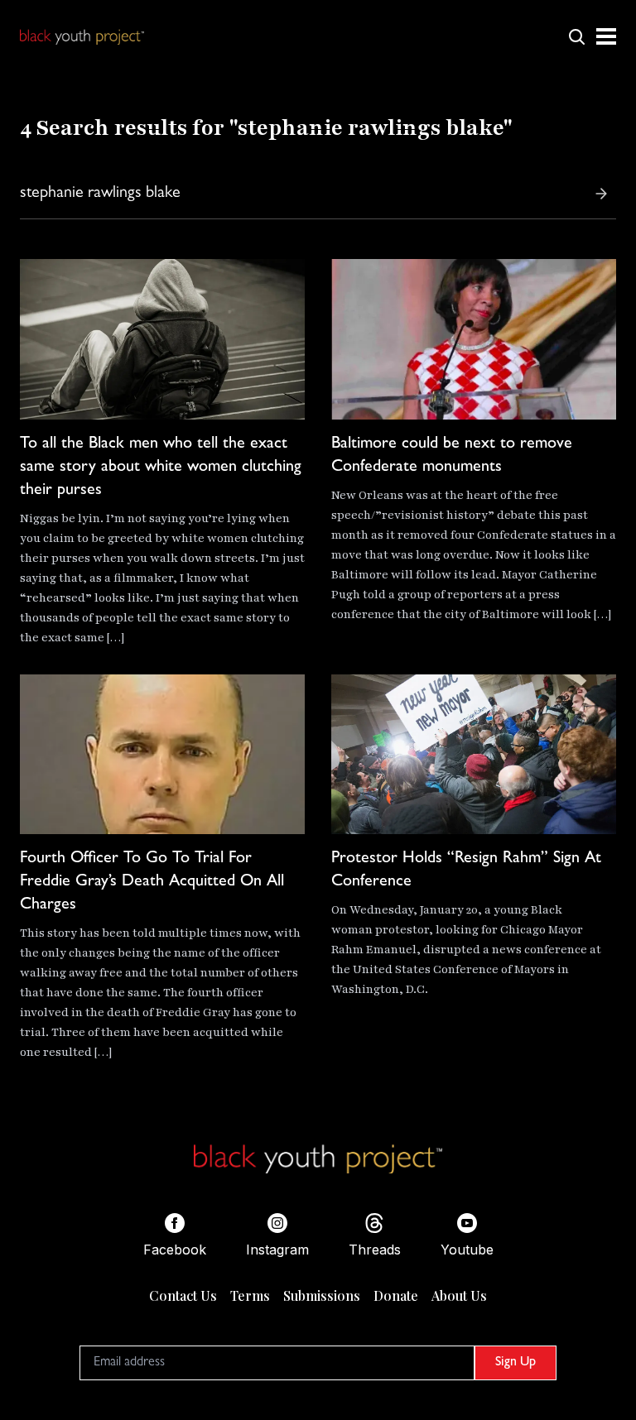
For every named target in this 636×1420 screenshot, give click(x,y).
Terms (250, 1295)
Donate (395, 1295)
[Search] (601, 193)
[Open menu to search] (576, 36)
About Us (459, 1295)
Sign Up (515, 1363)
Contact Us (183, 1295)
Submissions (321, 1295)
